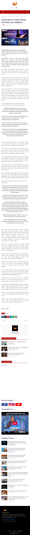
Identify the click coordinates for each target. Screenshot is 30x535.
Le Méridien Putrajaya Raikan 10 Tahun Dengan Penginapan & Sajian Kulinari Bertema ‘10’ (17, 450)
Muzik (6, 16)
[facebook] (11, 8)
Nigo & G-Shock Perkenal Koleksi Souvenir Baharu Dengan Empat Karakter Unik (17, 461)
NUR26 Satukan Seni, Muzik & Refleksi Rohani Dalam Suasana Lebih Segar (17, 456)
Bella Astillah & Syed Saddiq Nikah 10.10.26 (17, 491)
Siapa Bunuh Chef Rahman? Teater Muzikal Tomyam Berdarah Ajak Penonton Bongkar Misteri (18, 474)
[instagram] (14, 8)
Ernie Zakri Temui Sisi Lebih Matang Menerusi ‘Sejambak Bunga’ (16, 354)
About (14, 530)
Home (2, 16)
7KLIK (19, 533)
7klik (4, 24)
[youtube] (16, 8)
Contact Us (19, 530)
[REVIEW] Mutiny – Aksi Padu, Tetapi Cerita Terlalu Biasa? (18, 486)
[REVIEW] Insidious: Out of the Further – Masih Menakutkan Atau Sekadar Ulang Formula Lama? (17, 443)
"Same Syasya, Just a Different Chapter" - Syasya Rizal (17, 342)
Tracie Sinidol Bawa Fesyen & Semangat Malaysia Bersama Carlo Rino (17, 467)
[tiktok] (25, 404)
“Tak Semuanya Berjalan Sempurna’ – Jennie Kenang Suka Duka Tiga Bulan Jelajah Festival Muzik (18, 498)
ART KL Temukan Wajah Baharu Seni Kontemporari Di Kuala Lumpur (16, 480)
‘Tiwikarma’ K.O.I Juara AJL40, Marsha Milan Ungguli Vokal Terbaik (18, 348)
